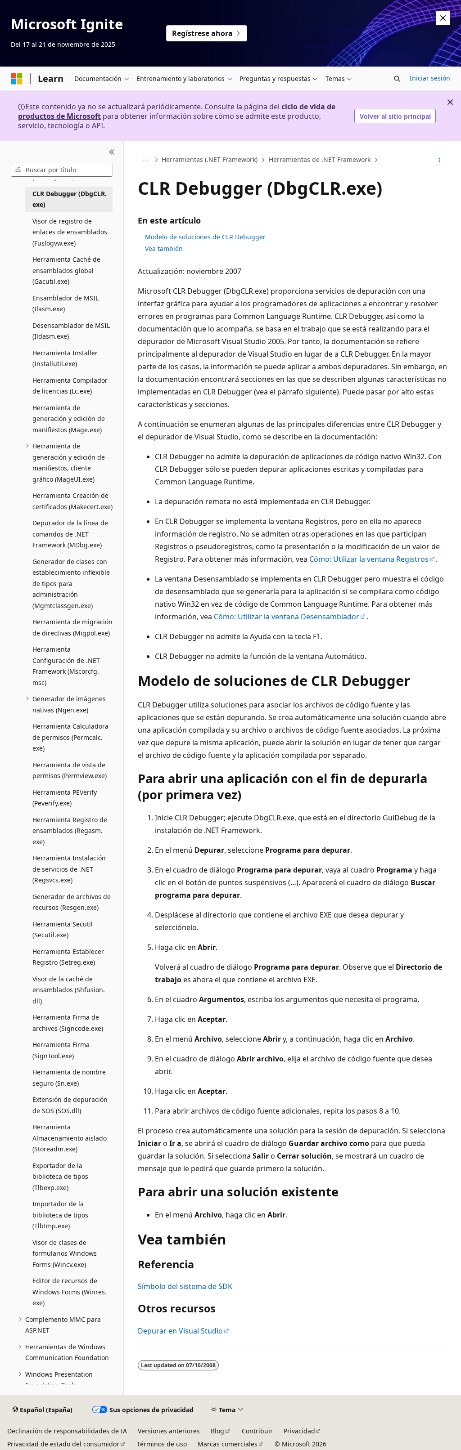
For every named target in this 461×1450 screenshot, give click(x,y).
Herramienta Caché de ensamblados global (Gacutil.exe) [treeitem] (66, 270)
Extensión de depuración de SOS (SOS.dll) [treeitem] (70, 1105)
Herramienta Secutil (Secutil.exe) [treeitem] (62, 930)
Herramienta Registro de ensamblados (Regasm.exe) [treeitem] (69, 830)
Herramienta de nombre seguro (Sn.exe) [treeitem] (69, 1078)
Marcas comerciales (228, 1444)
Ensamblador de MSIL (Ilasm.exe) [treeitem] (65, 303)
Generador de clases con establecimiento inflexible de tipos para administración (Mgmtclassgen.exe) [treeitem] (71, 583)
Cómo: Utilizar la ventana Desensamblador (286, 617)
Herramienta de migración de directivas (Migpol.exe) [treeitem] (72, 627)
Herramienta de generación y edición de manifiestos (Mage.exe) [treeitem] (68, 418)
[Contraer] (112, 152)
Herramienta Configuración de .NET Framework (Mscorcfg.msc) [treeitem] (66, 666)
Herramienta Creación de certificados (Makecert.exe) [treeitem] (72, 501)
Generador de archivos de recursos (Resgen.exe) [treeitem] (71, 902)
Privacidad (299, 1431)
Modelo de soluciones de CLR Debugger (205, 237)
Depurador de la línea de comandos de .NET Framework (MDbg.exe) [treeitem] (70, 534)
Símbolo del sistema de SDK (185, 1286)
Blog (217, 1431)
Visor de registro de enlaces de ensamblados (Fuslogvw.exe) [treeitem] (69, 232)
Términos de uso (162, 1444)
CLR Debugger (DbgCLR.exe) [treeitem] (69, 199)
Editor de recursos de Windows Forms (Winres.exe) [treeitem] (69, 1291)
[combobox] (62, 170)
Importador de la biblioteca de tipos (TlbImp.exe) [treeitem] (60, 1214)
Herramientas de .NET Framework (320, 160)
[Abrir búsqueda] (397, 79)
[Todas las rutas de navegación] (146, 160)
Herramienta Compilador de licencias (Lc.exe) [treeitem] (70, 386)
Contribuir (257, 1431)
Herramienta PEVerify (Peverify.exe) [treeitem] (64, 798)
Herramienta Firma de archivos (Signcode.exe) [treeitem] (67, 1023)
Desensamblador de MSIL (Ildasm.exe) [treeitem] (71, 331)
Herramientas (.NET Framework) (210, 160)
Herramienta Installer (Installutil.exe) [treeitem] (65, 358)
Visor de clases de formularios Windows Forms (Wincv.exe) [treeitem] (64, 1253)
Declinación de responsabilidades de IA (67, 1431)
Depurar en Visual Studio (180, 1331)
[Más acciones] (439, 160)
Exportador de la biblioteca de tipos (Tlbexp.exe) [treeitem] (60, 1176)
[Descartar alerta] (443, 18)
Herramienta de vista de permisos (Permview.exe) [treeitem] (69, 770)
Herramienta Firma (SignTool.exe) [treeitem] (61, 1050)
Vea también (164, 248)
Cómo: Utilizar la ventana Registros (369, 559)
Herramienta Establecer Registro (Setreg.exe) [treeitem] (68, 957)
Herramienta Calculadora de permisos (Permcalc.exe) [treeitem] (70, 737)
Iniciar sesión (430, 78)
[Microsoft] (17, 79)
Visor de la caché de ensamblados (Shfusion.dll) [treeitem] (68, 990)
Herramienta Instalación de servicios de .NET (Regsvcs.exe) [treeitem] (69, 869)
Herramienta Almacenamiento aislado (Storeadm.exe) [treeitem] (69, 1138)
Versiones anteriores (169, 1431)
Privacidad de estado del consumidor (63, 1444)
